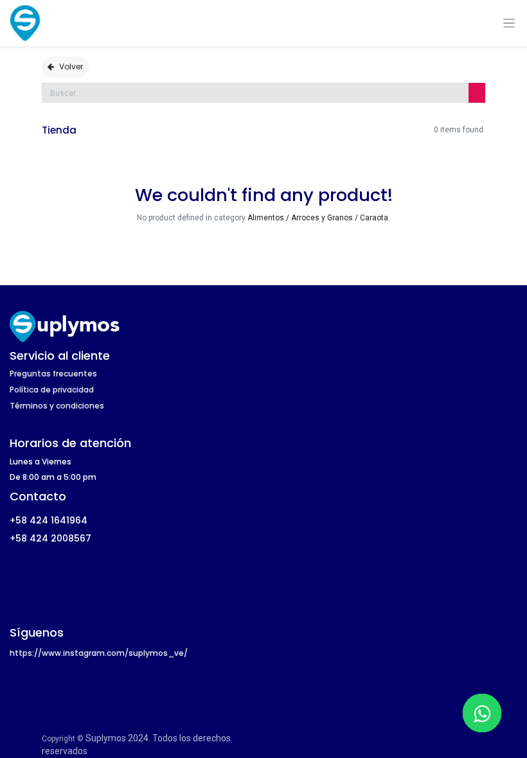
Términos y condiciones (57, 405)
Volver (71, 66)
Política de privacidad (52, 389)
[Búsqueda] (477, 93)
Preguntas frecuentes (53, 373)
